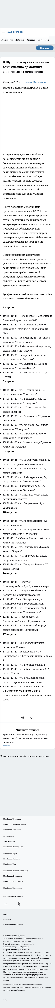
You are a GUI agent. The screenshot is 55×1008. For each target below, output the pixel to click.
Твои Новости (9, 841)
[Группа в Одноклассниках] (19, 904)
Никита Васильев (34, 82)
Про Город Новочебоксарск (14, 824)
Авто (40, 40)
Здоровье (31, 40)
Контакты (7, 919)
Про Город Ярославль (12, 829)
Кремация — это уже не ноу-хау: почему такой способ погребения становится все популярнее (25, 740)
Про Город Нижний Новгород (15, 871)
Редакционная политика (13, 925)
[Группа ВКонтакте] (5, 904)
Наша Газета (8, 836)
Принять (44, 48)
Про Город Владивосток (13, 881)
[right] (52, 40)
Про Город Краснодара (12, 888)
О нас (5, 914)
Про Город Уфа (9, 864)
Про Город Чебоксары (12, 819)
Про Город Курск (10, 853)
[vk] (23, 718)
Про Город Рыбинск (11, 859)
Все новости (7, 40)
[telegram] (33, 718)
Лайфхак (20, 40)
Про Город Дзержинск (12, 876)
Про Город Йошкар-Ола (13, 847)
